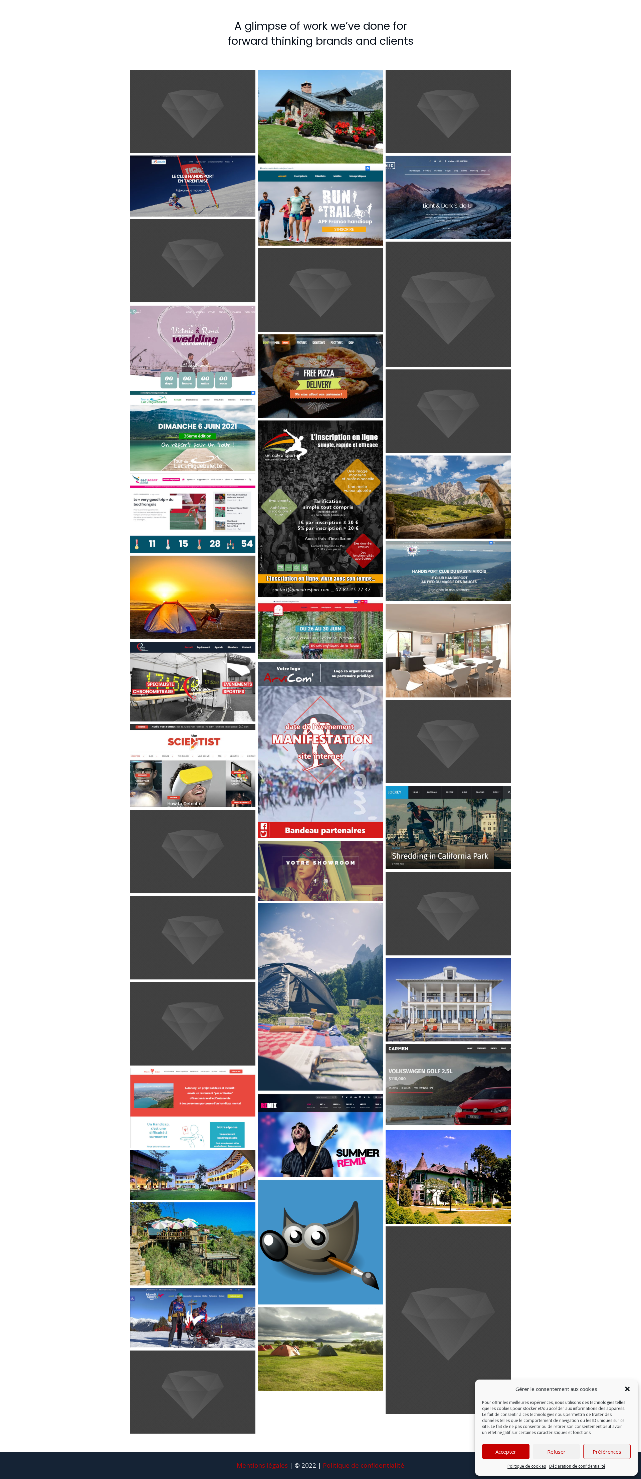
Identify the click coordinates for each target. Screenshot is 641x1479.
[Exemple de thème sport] (448, 827)
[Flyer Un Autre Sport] (320, 508)
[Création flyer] (320, 750)
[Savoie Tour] (320, 629)
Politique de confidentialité (363, 1465)
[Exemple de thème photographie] (448, 197)
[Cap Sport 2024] (192, 513)
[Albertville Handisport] (192, 186)
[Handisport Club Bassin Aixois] (448, 571)
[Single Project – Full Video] (448, 741)
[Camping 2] (192, 597)
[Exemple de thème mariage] (192, 346)
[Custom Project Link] (192, 1392)
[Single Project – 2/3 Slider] (320, 290)
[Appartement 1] (448, 650)
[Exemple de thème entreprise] (448, 1086)
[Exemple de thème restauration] (320, 376)
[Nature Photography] (448, 411)
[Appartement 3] (320, 117)
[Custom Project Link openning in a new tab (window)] (192, 937)
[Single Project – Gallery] (192, 851)
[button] (627, 1389)
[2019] (448, 497)
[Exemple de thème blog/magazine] (192, 766)
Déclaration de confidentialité (577, 1466)
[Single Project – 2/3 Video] (448, 111)
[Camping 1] (320, 997)
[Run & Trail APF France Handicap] (320, 206)
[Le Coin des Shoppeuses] (320, 871)
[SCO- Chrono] (192, 681)
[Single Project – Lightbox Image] (192, 261)
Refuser (556, 1451)
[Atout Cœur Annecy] (192, 1108)
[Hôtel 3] (192, 1174)
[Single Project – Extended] (448, 304)
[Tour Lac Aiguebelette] (192, 431)
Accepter (505, 1451)
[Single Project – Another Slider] (448, 1320)
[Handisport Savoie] (192, 1318)
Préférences (607, 1451)
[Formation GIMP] (320, 1242)
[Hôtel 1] (448, 1177)
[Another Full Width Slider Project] (448, 913)
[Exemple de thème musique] (320, 1135)
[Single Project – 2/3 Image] (192, 111)
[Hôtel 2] (192, 1244)
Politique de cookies (526, 1466)
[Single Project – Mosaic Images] (192, 1024)
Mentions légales (262, 1465)
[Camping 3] (320, 1349)
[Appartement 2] (448, 1000)
